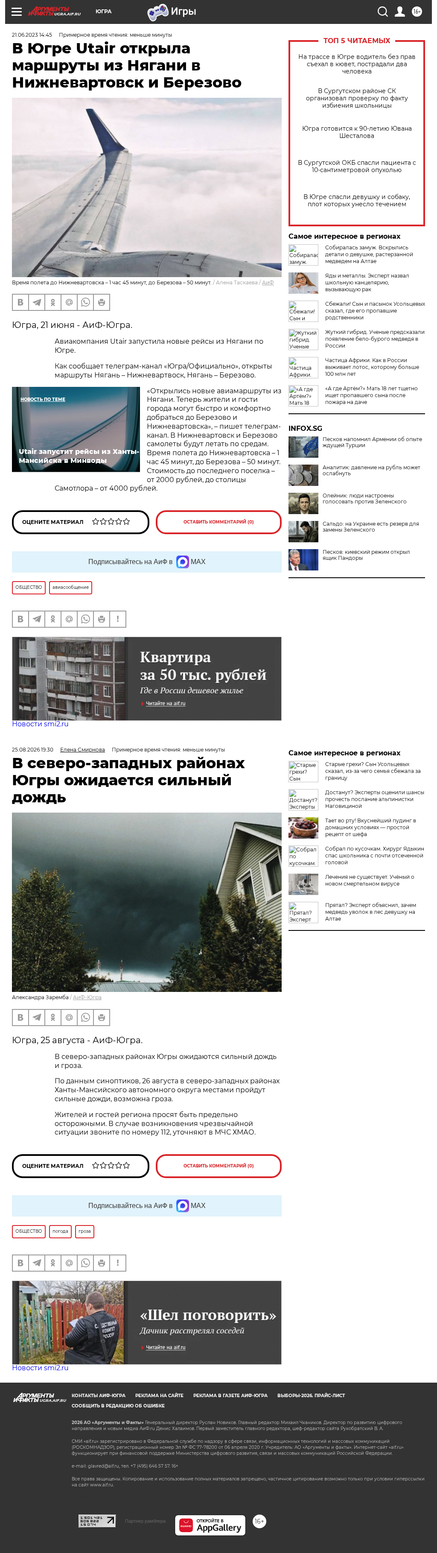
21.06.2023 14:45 (32, 35)
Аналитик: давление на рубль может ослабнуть (371, 471)
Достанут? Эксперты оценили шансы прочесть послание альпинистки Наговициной (374, 799)
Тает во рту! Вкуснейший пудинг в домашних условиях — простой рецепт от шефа (370, 827)
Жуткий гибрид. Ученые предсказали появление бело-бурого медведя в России (375, 339)
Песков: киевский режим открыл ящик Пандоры (366, 555)
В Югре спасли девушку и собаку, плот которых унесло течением (356, 200)
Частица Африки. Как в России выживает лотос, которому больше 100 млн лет (372, 367)
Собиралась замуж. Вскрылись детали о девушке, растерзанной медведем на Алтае (369, 254)
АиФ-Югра (87, 997)
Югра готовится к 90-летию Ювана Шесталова (357, 132)
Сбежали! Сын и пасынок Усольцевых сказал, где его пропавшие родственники (375, 311)
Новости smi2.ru (40, 724)
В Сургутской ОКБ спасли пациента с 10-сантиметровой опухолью (357, 166)
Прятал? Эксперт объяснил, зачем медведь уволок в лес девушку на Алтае (370, 912)
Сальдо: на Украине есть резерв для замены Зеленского (371, 527)
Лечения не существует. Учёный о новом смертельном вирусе (369, 880)
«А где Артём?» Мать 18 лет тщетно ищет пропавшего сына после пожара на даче (371, 395)
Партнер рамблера (145, 1521)
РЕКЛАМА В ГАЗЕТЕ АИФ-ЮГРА (230, 1395)
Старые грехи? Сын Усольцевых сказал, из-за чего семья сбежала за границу (373, 771)
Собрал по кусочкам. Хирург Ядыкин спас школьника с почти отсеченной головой (374, 855)
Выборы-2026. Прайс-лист (311, 1395)
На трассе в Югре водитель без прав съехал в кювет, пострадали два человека (357, 64)
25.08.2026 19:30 (32, 749)
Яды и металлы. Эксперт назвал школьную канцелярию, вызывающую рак (367, 282)
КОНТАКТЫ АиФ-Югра (98, 1395)
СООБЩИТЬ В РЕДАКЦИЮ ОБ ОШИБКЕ (118, 1406)
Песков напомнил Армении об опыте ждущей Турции (372, 442)
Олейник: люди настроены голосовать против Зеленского (365, 499)
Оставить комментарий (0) (219, 522)
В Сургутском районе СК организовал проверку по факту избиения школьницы (357, 98)
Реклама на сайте (159, 1395)
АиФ (268, 282)
